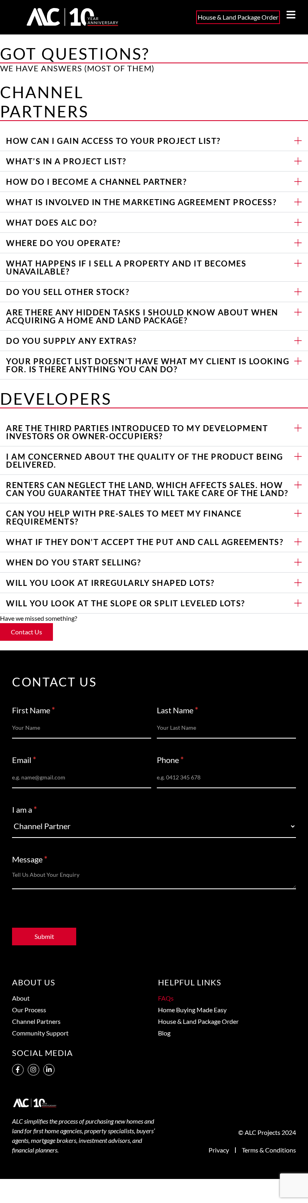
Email (24, 760)
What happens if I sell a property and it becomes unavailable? (126, 267)
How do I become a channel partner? (96, 181)
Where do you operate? (63, 243)
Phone (170, 760)
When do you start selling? (73, 562)
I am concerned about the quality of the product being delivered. (144, 460)
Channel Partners (36, 1021)
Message (29, 859)
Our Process (29, 1009)
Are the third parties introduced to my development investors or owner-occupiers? (137, 432)
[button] (154, 141)
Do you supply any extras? (71, 340)
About (21, 998)
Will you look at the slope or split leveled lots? (125, 603)
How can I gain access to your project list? (113, 140)
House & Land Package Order (198, 1021)
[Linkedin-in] (49, 1070)
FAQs (166, 998)
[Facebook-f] (18, 1070)
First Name (33, 710)
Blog (164, 1033)
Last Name (177, 710)
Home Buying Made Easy (192, 1009)
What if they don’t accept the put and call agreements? (144, 542)
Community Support (40, 1033)
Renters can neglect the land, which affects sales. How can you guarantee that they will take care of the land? (147, 489)
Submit (44, 936)
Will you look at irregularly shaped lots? (110, 582)
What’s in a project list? (66, 161)
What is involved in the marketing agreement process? (141, 202)
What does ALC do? (51, 222)
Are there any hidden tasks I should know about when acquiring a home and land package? (142, 316)
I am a (24, 809)
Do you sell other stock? (67, 292)
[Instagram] (33, 1070)
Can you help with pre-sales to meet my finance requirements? (123, 517)
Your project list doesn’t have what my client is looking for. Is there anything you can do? (147, 365)
